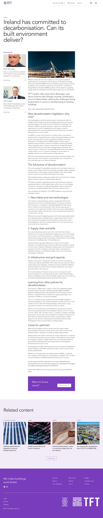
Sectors (54, 481)
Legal (5, 498)
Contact (86, 484)
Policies (5, 501)
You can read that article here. (41, 109)
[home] (8, 3)
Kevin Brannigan (46, 369)
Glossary (6, 504)
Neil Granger (59, 369)
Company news (89, 481)
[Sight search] (91, 3)
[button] (59, 3)
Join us (70, 484)
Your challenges (57, 484)
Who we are (72, 478)
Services (54, 478)
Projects (70, 481)
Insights (86, 478)
